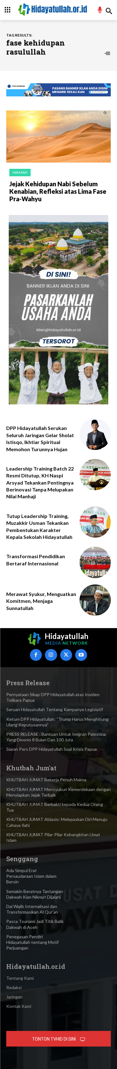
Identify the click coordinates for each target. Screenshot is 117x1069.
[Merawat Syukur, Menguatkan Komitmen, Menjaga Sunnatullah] (95, 600)
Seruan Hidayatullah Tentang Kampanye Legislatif (54, 709)
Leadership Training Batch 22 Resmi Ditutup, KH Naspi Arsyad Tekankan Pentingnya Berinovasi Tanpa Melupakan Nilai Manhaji (40, 483)
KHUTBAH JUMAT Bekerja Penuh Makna (46, 779)
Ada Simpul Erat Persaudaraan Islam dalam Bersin (31, 876)
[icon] (100, 10)
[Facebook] (36, 655)
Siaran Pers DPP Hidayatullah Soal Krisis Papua (51, 749)
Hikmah (19, 172)
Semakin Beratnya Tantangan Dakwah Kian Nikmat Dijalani (34, 894)
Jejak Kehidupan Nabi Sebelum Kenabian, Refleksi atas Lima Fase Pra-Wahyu (57, 191)
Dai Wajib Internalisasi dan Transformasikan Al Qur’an (32, 909)
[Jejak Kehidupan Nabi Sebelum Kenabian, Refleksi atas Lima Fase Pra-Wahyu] (58, 136)
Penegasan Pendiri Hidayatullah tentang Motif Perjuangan (32, 942)
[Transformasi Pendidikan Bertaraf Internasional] (95, 562)
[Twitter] (66, 655)
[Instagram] (51, 655)
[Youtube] (81, 655)
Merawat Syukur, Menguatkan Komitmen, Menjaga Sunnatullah (41, 601)
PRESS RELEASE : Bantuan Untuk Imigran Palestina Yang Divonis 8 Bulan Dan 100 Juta (56, 736)
